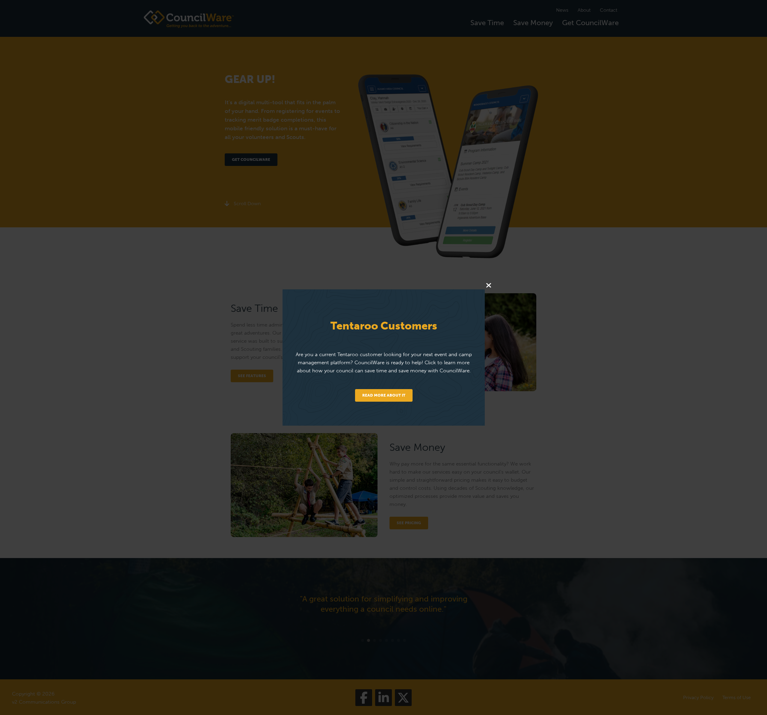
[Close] (488, 285)
